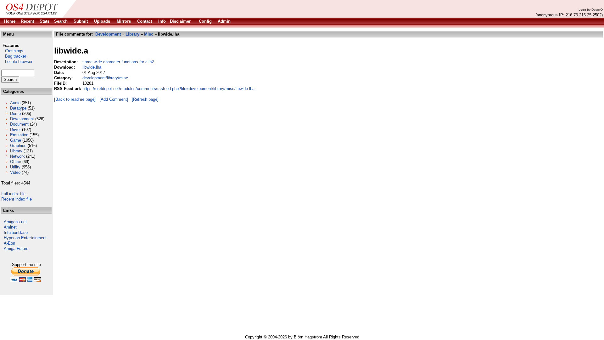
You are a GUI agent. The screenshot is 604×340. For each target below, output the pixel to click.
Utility (15, 167)
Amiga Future (16, 248)
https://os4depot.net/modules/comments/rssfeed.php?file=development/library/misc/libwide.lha (168, 88)
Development (22, 118)
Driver (15, 129)
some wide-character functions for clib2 (118, 62)
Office (15, 161)
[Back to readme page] (75, 99)
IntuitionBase (16, 232)
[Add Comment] (113, 99)
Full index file (13, 193)
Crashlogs (12, 50)
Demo (15, 113)
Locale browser (16, 61)
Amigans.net (15, 221)
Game (15, 140)
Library (16, 151)
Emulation (19, 135)
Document (19, 124)
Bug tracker (13, 56)
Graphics (18, 145)
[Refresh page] (145, 99)
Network (17, 156)
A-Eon (9, 243)
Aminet (10, 227)
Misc (148, 34)
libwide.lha (91, 67)
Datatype (18, 108)
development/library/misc (105, 78)
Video (15, 172)
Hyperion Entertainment (25, 237)
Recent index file (16, 199)
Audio (15, 102)
